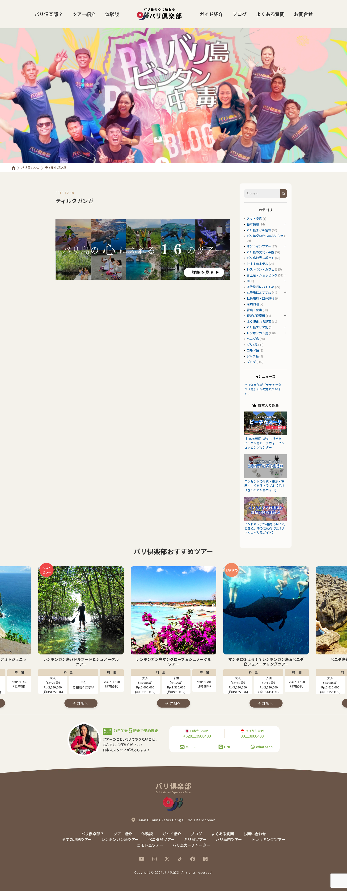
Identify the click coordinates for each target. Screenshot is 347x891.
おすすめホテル (257, 263)
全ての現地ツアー (77, 839)
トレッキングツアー (268, 839)
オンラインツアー (259, 246)
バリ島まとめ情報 (259, 230)
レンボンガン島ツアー (120, 839)
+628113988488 (197, 736)
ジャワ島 (253, 356)
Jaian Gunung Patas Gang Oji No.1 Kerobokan (176, 820)
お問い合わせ (254, 833)
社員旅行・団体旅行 (260, 298)
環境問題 (253, 304)
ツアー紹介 (84, 14)
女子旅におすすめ (259, 292)
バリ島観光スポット (260, 257)
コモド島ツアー (150, 845)
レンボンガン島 (257, 333)
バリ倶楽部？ (48, 14)
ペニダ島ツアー (161, 839)
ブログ (240, 14)
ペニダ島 (253, 338)
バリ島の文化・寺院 (260, 252)
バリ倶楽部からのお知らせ (265, 235)
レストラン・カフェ (260, 269)
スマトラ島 (254, 218)
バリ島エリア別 (257, 327)
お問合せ (303, 14)
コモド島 (253, 350)
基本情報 (253, 224)
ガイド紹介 (211, 14)
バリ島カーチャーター (191, 845)
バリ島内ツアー (229, 839)
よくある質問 (270, 14)
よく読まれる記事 (259, 321)
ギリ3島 (252, 344)
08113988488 (252, 736)
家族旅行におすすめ (260, 286)
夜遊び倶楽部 (256, 315)
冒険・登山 (254, 310)
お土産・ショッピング (262, 275)
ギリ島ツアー (195, 839)
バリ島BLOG (30, 167)
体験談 (112, 14)
